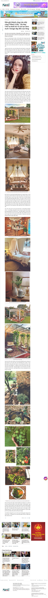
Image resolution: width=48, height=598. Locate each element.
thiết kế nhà (10, 546)
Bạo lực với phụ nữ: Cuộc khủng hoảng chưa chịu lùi (41, 38)
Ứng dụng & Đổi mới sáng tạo (15, 9)
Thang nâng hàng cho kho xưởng (36, 56)
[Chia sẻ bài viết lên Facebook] (2, 28)
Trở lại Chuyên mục (5, 518)
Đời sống (21, 19)
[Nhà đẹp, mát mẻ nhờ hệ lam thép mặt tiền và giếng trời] (6, 525)
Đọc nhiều (35, 20)
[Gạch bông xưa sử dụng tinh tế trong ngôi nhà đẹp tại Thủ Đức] (25, 536)
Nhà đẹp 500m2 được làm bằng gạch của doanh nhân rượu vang (16, 542)
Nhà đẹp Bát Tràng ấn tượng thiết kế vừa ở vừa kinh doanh (6, 542)
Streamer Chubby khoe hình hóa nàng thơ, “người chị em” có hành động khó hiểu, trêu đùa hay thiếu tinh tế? (6, 573)
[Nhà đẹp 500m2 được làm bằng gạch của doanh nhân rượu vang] (16, 536)
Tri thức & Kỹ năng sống (31, 9)
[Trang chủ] (0, 9)
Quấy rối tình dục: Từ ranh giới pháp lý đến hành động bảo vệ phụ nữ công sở (41, 34)
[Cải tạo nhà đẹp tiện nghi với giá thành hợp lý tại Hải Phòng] (25, 525)
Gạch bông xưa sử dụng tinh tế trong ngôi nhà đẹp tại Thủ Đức (25, 542)
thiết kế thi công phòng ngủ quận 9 (36, 59)
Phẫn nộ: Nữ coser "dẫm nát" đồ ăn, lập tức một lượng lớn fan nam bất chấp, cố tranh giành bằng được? (25, 573)
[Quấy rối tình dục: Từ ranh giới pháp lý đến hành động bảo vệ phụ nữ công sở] (34, 33)
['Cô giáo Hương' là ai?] (16, 554)
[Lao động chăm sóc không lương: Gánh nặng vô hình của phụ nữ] (34, 22)
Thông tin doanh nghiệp (33, 580)
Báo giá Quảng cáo (40, 580)
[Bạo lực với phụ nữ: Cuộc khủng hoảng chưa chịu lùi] (34, 38)
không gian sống (15, 546)
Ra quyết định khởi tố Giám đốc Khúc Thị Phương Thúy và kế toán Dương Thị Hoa (6, 560)
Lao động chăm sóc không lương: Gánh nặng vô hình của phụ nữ (41, 23)
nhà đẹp (6, 546)
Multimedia (43, 9)
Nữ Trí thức (7, 9)
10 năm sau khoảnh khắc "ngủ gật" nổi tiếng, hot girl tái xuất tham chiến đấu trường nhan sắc (25, 560)
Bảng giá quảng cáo (37, 0)
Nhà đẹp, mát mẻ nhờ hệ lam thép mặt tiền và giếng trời (6, 530)
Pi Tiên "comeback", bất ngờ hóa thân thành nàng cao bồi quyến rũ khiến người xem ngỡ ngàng (16, 573)
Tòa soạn (46, 580)
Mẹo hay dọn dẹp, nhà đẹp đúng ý (15, 529)
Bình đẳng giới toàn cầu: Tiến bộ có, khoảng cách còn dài (41, 28)
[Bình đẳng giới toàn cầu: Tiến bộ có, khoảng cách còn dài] (34, 28)
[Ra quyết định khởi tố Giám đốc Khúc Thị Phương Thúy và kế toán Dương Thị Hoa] (6, 554)
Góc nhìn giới (17, 19)
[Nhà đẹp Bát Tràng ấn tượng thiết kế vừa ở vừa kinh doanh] (6, 536)
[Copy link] (2, 26)
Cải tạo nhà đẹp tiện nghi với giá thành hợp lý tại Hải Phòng (25, 529)
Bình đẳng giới (38, 9)
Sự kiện (3, 9)
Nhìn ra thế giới (23, 9)
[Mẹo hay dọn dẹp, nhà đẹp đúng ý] (16, 525)
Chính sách (12, 19)
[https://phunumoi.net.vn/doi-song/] (2, 33)
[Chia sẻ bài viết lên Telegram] (2, 30)
